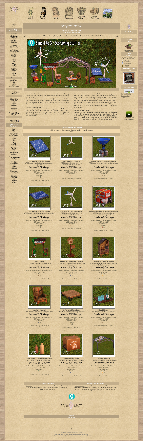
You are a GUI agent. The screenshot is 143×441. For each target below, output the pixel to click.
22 (76, 35)
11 (54, 35)
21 (74, 35)
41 (63, 37)
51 (83, 37)
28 (88, 35)
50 (81, 37)
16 (64, 35)
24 (80, 35)
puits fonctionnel (111, 116)
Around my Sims (125, 96)
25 (82, 35)
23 (78, 35)
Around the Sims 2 (126, 94)
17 (66, 35)
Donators (29, 386)
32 (96, 35)
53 (87, 37)
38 (57, 37)
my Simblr (123, 97)
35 (102, 35)
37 (55, 37)
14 (60, 35)
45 (71, 37)
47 (75, 37)
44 (69, 37)
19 (70, 35)
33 (98, 35)
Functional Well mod (53, 112)
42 (65, 37)
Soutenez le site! (128, 51)
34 (100, 35)
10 (52, 35)
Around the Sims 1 (126, 93)
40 (61, 37)
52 (85, 37)
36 (53, 37)
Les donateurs (79, 386)
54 (89, 37)
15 (62, 35)
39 (59, 37)
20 (72, 35)
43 (67, 37)
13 (58, 35)
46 (73, 37)
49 (79, 37)
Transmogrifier (30, 114)
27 (86, 35)
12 (56, 35)
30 (92, 35)
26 (84, 35)
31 (94, 35)
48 (77, 37)
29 (90, 35)
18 (68, 35)
